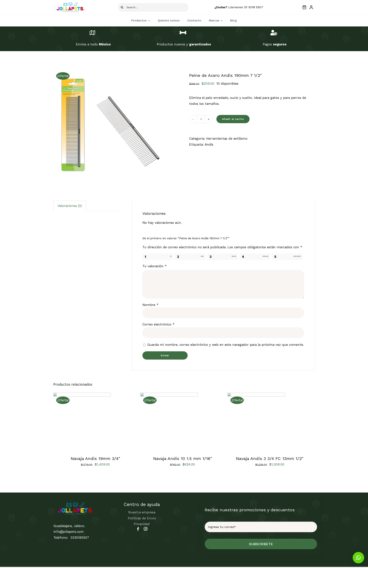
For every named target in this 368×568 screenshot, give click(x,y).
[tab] (69, 206)
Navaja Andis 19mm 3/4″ (95, 458)
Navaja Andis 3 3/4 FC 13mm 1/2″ (269, 458)
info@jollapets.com (68, 532)
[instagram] (145, 529)
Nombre (150, 305)
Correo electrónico (158, 324)
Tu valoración (154, 266)
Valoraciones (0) (70, 206)
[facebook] (138, 529)
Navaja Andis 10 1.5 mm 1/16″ (182, 458)
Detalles (98, 422)
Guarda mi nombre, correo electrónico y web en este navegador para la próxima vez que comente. (225, 345)
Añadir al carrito (233, 118)
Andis (209, 144)
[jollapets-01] (70, 3)
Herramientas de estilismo (226, 138)
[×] (358, 557)
